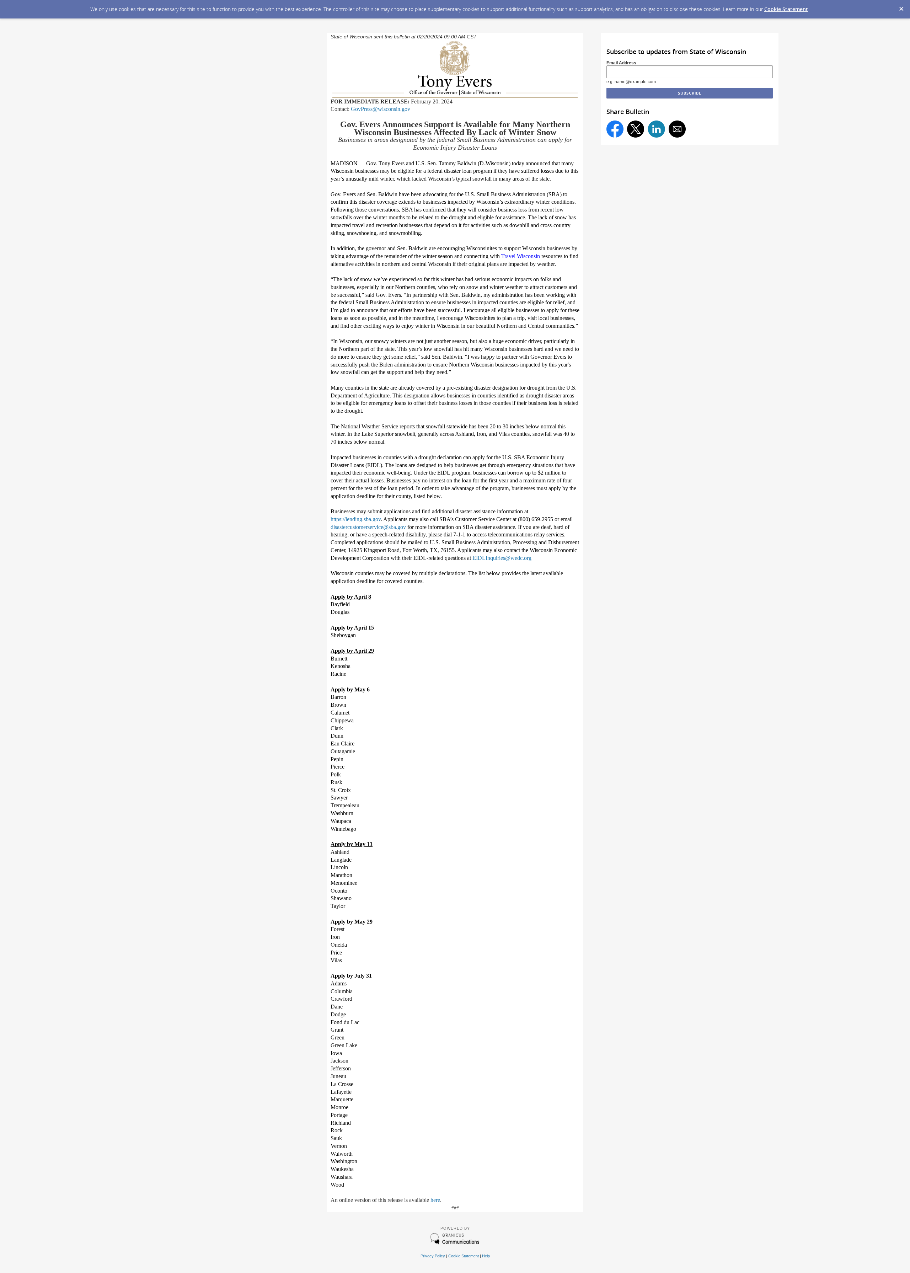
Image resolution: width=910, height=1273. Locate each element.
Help (486, 1256)
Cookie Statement (786, 9)
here (435, 1200)
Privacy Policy (433, 1256)
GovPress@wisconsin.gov (380, 109)
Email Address (621, 62)
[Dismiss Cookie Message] (901, 7)
